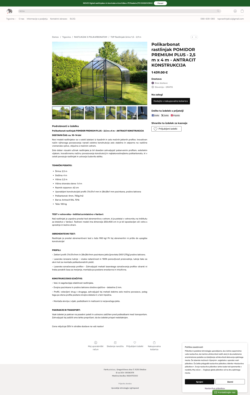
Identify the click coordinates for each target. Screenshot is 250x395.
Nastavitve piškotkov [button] (215, 388)
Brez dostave (161, 83)
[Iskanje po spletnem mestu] (218, 11)
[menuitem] (192, 37)
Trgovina (10, 18)
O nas (21, 18)
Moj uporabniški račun (95, 348)
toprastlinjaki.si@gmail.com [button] (230, 18)
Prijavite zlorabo (125, 383)
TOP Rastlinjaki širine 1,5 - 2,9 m (126, 37)
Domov (55, 37)
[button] (160, 3)
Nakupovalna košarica (154, 348)
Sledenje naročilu (115, 346)
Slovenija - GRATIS (164, 87)
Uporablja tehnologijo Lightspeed (125, 388)
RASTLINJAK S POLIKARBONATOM (90, 37)
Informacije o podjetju (37, 18)
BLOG (72, 18)
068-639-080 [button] (208, 18)
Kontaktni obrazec (58, 18)
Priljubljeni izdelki (134, 346)
